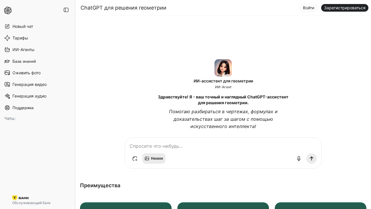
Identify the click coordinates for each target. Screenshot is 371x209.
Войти (308, 7)
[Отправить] (311, 158)
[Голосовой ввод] (299, 158)
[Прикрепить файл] (135, 158)
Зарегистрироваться (344, 7)
